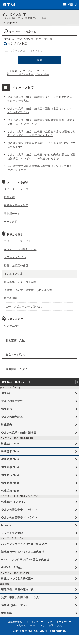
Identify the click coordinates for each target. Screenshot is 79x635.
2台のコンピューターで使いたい (24, 306)
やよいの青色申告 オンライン (19, 509)
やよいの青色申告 (12, 400)
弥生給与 (6, 408)
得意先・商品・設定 (16, 205)
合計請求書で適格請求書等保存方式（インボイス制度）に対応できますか (41, 168)
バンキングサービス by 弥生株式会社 (24, 543)
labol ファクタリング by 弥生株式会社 (25, 559)
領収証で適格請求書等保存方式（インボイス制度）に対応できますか (41, 145)
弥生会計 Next (10, 443)
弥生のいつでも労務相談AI (17, 578)
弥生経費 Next (10, 459)
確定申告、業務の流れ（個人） (20, 589)
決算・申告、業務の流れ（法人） (21, 597)
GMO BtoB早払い (12, 567)
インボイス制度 (17, 43)
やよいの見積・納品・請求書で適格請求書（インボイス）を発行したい (39, 110)
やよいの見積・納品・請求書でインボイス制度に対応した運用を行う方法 (41, 98)
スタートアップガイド (17, 241)
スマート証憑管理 (12, 532)
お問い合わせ (56, 625)
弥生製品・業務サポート (16, 382)
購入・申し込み (15, 354)
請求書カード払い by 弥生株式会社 (22, 551)
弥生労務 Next (10, 490)
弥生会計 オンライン (13, 501)
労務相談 (6, 613)
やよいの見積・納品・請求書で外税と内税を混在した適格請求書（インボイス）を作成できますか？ (41, 156)
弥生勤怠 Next (10, 482)
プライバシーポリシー (59, 621)
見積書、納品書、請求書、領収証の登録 (28, 290)
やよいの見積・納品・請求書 (18, 432)
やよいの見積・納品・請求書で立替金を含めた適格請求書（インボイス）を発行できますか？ (41, 133)
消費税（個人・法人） (14, 605)
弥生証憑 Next (10, 467)
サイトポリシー (35, 621)
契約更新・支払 (15, 340)
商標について (37, 625)
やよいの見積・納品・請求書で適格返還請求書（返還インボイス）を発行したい (41, 122)
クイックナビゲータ (16, 189)
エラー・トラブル (15, 257)
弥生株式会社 (15, 621)
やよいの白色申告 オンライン (19, 517)
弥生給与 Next (10, 474)
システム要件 (12, 325)
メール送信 (42, 74)
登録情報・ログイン (18, 369)
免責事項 (21, 625)
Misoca (6, 525)
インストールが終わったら (20, 249)
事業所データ (12, 213)
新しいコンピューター (20, 74)
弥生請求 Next (10, 451)
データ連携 (11, 221)
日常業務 (9, 197)
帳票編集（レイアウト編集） (21, 281)
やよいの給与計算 (12, 416)
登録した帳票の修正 (16, 265)
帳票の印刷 (11, 298)
